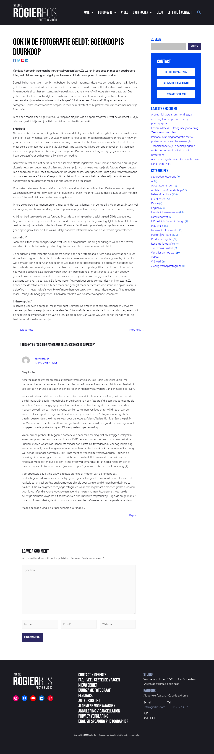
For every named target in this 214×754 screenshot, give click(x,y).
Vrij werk (156, 261)
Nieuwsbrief (87, 685)
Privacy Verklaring (93, 716)
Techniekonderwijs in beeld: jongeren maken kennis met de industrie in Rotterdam (173, 150)
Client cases (158, 199)
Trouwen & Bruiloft (162, 248)
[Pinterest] (22, 60)
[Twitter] (18, 60)
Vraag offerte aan (176, 94)
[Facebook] (14, 60)
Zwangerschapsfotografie (166, 266)
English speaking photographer (103, 721)
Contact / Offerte (92, 675)
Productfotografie (161, 239)
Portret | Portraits (161, 234)
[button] (88, 12)
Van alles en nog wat (163, 252)
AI (152, 181)
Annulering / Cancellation (99, 711)
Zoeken (194, 46)
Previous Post (23, 329)
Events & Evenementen (165, 212)
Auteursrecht (89, 701)
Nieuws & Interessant (163, 230)
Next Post (136, 329)
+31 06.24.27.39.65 (177, 707)
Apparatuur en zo (161, 185)
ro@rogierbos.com (154, 707)
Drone (155, 203)
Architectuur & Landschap (166, 190)
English (155, 208)
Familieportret (159, 217)
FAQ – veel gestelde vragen (99, 680)
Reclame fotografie (162, 243)
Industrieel (157, 226)
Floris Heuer (42, 358)
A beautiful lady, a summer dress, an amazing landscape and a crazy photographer (172, 119)
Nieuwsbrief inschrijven (176, 83)
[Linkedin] (26, 60)
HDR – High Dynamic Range (167, 221)
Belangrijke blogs (161, 194)
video (154, 257)
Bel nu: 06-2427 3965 (176, 72)
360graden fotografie (163, 176)
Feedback (85, 695)
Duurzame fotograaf (94, 690)
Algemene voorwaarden (96, 706)
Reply (132, 515)
